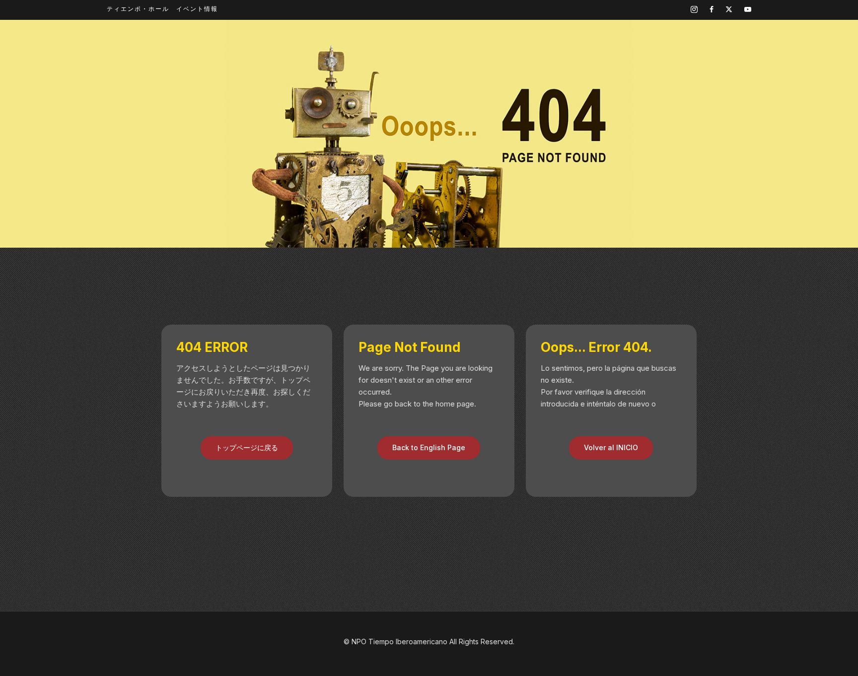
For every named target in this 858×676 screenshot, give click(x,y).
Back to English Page (428, 447)
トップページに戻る (246, 447)
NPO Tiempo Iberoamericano (399, 641)
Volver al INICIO (611, 447)
